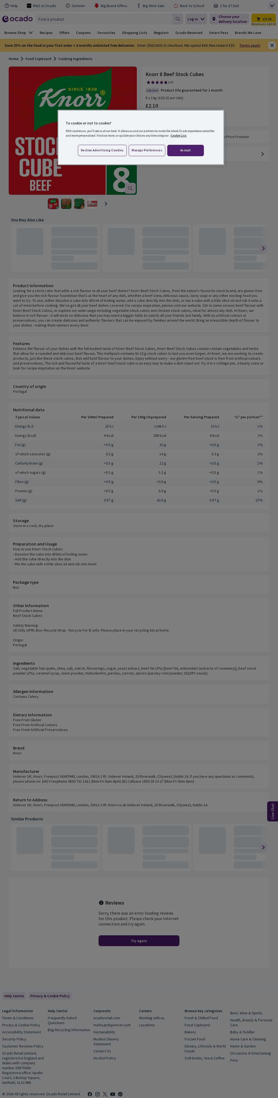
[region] (141, 137)
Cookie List (178, 135)
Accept (185, 150)
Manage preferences (147, 150)
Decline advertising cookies (102, 150)
